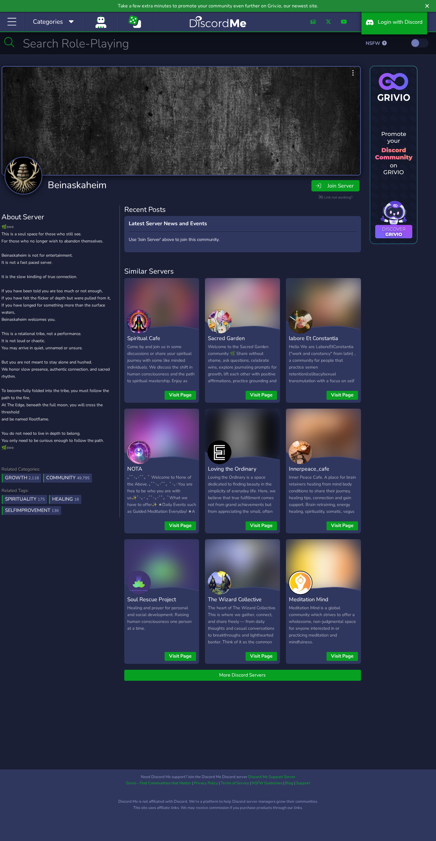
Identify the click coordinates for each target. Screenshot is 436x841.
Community (68, 478)
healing (65, 499)
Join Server (340, 185)
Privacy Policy (206, 783)
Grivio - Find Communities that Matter (158, 783)
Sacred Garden (226, 338)
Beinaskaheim (77, 185)
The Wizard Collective (235, 599)
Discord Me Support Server (271, 777)
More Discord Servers (242, 675)
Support (303, 783)
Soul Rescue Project (151, 599)
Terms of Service (235, 783)
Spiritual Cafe (143, 338)
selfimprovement (32, 510)
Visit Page (180, 395)
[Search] (9, 42)
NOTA (134, 468)
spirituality (25, 499)
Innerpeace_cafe (309, 468)
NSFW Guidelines (267, 783)
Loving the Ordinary (232, 468)
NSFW (373, 43)
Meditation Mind (308, 599)
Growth (22, 478)
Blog (289, 783)
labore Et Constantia (313, 338)
